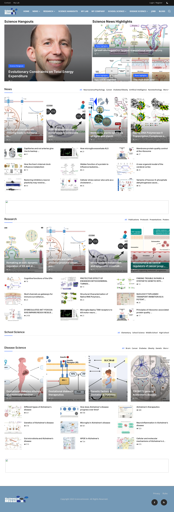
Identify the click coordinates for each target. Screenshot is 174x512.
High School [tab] (164, 332)
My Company (98, 11)
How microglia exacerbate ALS (94, 148)
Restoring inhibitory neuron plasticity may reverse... (37, 181)
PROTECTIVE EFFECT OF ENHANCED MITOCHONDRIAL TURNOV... (93, 281)
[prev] (8, 55)
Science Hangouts (68, 11)
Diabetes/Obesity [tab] (120, 89)
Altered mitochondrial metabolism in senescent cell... (63, 133)
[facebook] (154, 502)
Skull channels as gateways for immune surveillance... (38, 295)
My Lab (16, 2)
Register (159, 2)
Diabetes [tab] (143, 348)
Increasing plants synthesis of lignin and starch (107, 134)
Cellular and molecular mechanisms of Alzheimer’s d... (150, 439)
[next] (87, 55)
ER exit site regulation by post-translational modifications (128, 50)
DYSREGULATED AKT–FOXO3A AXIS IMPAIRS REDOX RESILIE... (38, 311)
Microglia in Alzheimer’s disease (95, 422)
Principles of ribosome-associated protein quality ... (152, 311)
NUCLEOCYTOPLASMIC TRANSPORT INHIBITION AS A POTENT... (149, 297)
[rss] (164, 502)
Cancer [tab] (109, 89)
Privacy (156, 493)
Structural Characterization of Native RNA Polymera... (94, 295)
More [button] (165, 89)
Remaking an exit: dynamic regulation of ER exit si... (22, 264)
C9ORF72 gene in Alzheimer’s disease (144, 393)
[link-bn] (87, 207)
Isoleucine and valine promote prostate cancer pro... (63, 262)
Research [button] (48, 11)
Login (152, 2)
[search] (169, 11)
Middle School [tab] (152, 332)
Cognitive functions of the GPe (38, 278)
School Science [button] (116, 11)
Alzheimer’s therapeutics (148, 407)
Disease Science (138, 11)
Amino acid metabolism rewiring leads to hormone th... (21, 133)
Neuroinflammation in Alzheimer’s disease (152, 424)
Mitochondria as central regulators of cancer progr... (149, 264)
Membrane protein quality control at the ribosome (152, 149)
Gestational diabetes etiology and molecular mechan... (23, 393)
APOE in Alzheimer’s (89, 438)
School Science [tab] (138, 332)
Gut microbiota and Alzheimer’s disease (38, 439)
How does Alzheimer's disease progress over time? (94, 408)
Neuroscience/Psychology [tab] (94, 89)
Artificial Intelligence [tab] (138, 89)
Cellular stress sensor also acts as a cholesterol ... (96, 181)
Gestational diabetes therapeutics (61, 393)
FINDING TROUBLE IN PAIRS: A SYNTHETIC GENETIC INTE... (150, 279)
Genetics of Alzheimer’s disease (39, 422)
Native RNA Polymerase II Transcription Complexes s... (149, 134)
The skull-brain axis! (144, 79)
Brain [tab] (128, 348)
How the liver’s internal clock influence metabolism (37, 165)
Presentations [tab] (155, 219)
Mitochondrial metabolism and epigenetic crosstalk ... (106, 264)
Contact (7, 2)
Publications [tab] (133, 219)
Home (26, 11)
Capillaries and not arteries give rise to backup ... (38, 149)
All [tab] (81, 89)
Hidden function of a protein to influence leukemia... (94, 165)
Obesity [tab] (151, 348)
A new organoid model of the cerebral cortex (149, 165)
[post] (48, 55)
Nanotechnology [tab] (155, 89)
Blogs (162, 11)
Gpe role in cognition (105, 79)
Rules (165, 493)
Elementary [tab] (126, 332)
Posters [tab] (166, 219)
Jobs (153, 11)
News (35, 11)
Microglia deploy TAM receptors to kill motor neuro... (96, 311)
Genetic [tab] (159, 348)
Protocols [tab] (144, 219)
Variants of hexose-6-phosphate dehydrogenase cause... (151, 181)
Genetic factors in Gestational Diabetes (103, 393)
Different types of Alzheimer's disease (38, 408)
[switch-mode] (167, 3)
